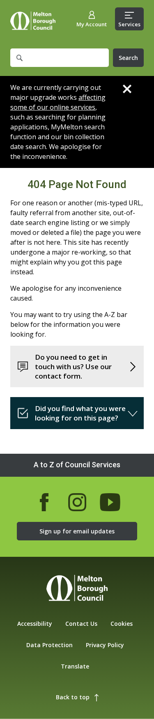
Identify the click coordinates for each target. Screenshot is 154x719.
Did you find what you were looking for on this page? (80, 413)
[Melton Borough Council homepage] (77, 589)
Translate (75, 666)
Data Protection (49, 645)
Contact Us (81, 623)
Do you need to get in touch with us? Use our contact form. (73, 366)
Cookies (121, 623)
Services (129, 24)
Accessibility (34, 623)
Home (32, 20)
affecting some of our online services (58, 102)
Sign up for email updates (77, 531)
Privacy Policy (105, 645)
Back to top (73, 697)
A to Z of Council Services (77, 464)
